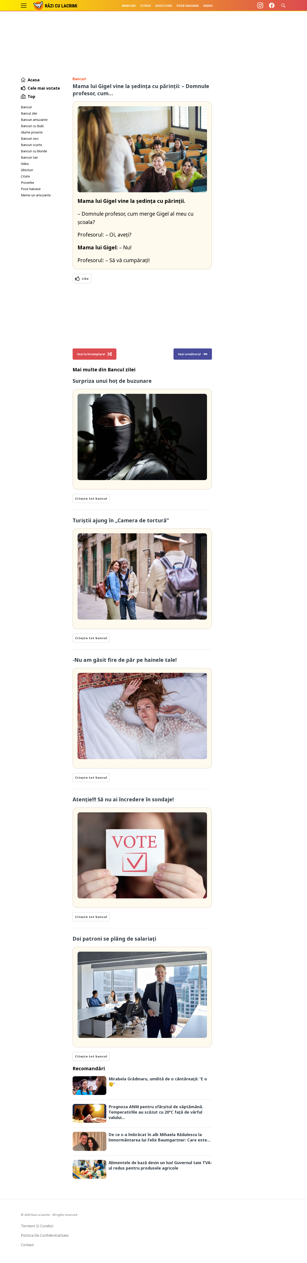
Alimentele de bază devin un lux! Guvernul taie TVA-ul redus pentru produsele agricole (160, 1165)
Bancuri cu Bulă (32, 126)
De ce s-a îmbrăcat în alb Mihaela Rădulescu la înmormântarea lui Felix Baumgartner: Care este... (159, 1137)
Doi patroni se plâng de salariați (114, 938)
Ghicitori (163, 6)
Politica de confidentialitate (45, 1235)
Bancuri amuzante (34, 119)
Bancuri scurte (31, 145)
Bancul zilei (29, 113)
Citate (145, 6)
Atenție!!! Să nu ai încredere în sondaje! (123, 799)
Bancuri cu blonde (34, 151)
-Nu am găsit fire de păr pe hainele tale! (125, 659)
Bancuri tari (29, 157)
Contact (27, 1244)
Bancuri (129, 6)
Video (208, 6)
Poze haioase (188, 6)
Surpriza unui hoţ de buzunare (112, 380)
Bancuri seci (29, 138)
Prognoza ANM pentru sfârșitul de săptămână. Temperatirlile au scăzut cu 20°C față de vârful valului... (156, 1112)
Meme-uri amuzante (36, 195)
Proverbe (27, 182)
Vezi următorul (189, 354)
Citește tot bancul (91, 498)
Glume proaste (32, 132)
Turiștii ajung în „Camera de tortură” (121, 520)
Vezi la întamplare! (91, 354)
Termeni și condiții (37, 1225)
